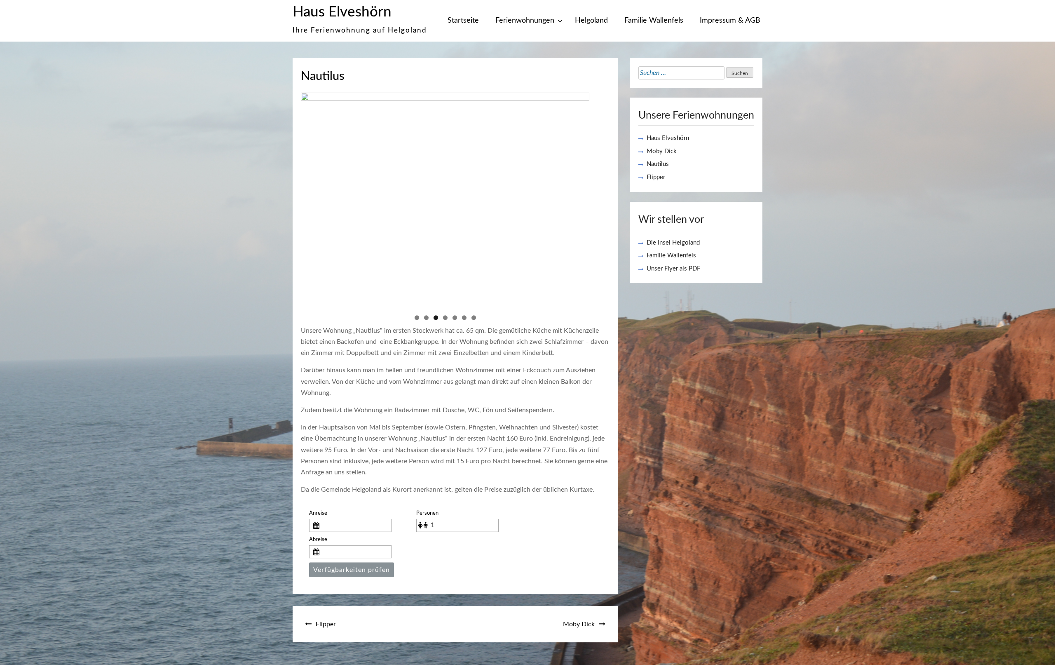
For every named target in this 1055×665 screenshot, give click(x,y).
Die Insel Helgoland (673, 243)
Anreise (318, 513)
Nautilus (658, 164)
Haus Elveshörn (342, 12)
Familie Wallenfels (653, 20)
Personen (427, 513)
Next (579, 198)
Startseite (463, 20)
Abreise (318, 539)
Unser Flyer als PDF (673, 269)
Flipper (326, 624)
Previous (311, 198)
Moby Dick (579, 624)
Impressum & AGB (730, 20)
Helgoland (591, 20)
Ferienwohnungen (524, 20)
